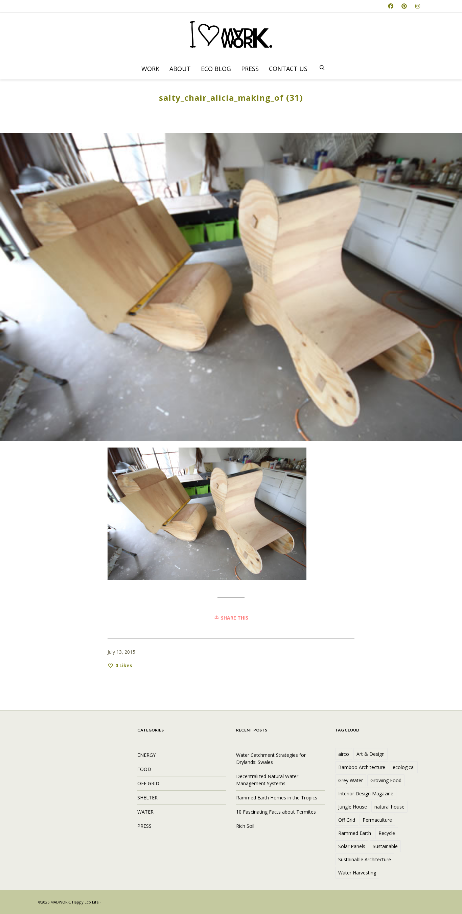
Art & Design (370, 754)
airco (343, 754)
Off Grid (346, 820)
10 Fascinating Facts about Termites (276, 812)
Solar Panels (351, 846)
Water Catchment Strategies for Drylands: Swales (271, 758)
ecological (404, 767)
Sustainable (385, 846)
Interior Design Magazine (365, 793)
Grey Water (350, 780)
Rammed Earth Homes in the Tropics (276, 797)
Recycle (386, 833)
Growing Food (385, 780)
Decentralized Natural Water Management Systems (267, 780)
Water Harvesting (357, 872)
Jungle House (352, 806)
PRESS (144, 826)
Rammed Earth (354, 833)
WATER (145, 812)
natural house (389, 806)
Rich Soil (245, 826)
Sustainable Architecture (364, 859)
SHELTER (147, 797)
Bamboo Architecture (361, 767)
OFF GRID (148, 783)
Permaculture (377, 820)
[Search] (322, 67)
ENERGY (146, 755)
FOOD (144, 769)
